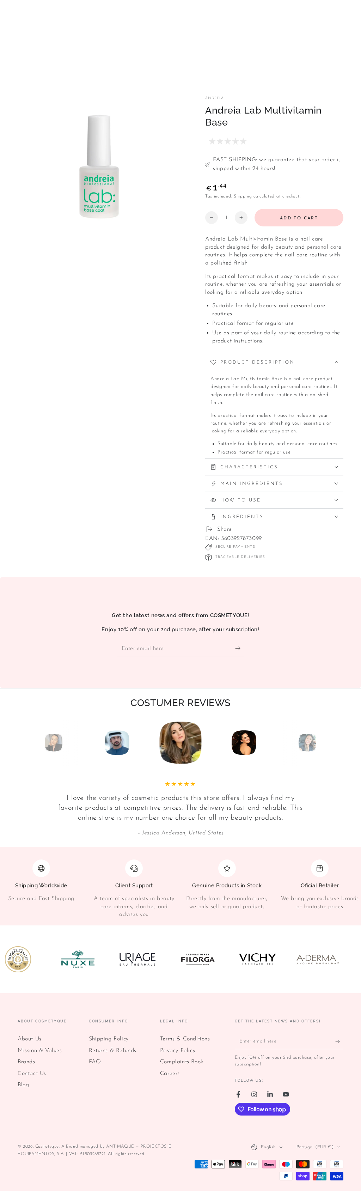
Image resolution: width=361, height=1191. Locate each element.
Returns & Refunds (112, 1050)
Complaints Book (181, 1062)
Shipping (243, 196)
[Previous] (38, 743)
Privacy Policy (177, 1050)
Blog (23, 1085)
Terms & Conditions (185, 1039)
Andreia (214, 98)
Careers (170, 1073)
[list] (180, 888)
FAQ (95, 1062)
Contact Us (32, 1073)
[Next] (323, 743)
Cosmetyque (47, 1146)
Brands (26, 1062)
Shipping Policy (109, 1039)
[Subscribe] (239, 648)
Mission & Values (40, 1050)
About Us (30, 1039)
